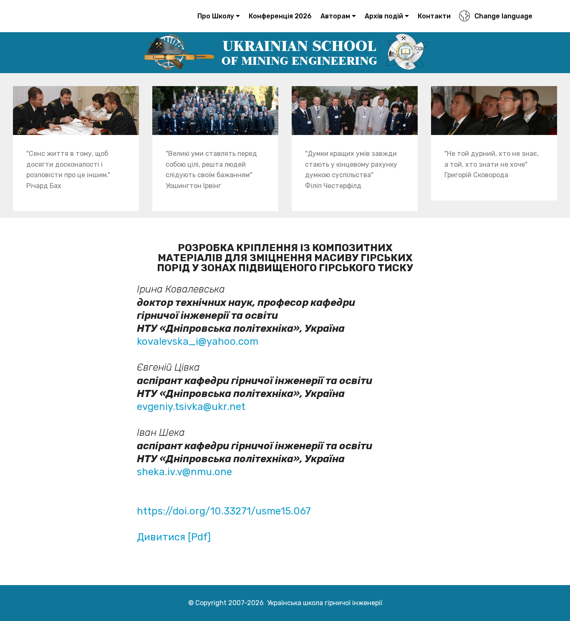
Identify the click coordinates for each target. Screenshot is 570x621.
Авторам (335, 16)
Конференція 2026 (280, 16)
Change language (503, 16)
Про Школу (215, 16)
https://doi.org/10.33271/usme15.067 (224, 511)
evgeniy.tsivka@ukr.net (191, 406)
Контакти (434, 16)
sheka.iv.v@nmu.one (184, 472)
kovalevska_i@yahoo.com (197, 341)
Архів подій (384, 16)
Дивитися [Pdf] (175, 537)
